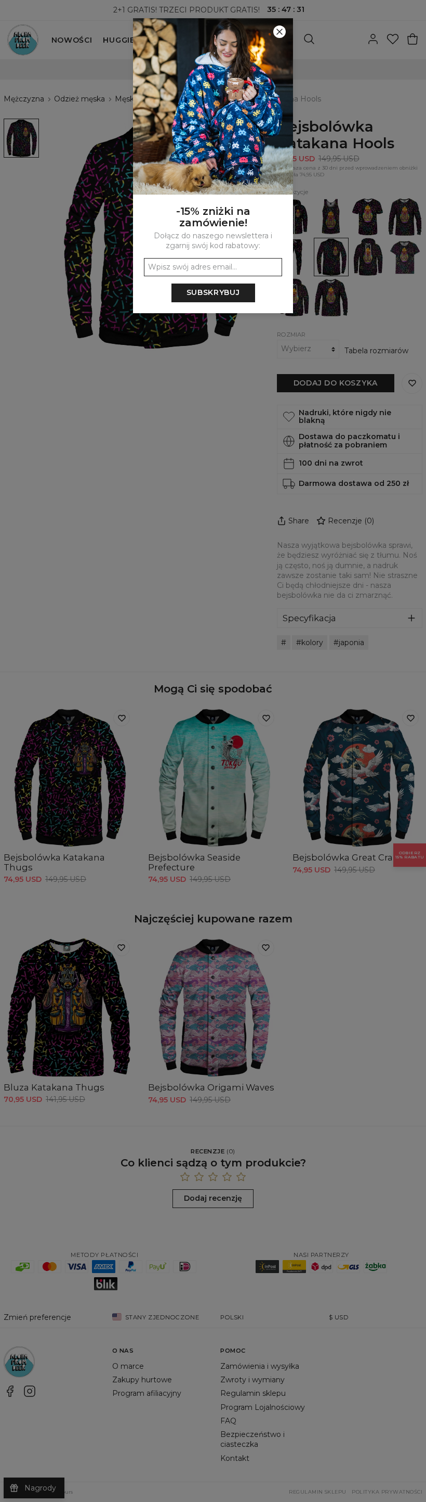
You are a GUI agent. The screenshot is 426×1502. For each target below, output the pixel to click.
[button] (213, 751)
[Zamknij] (279, 31)
